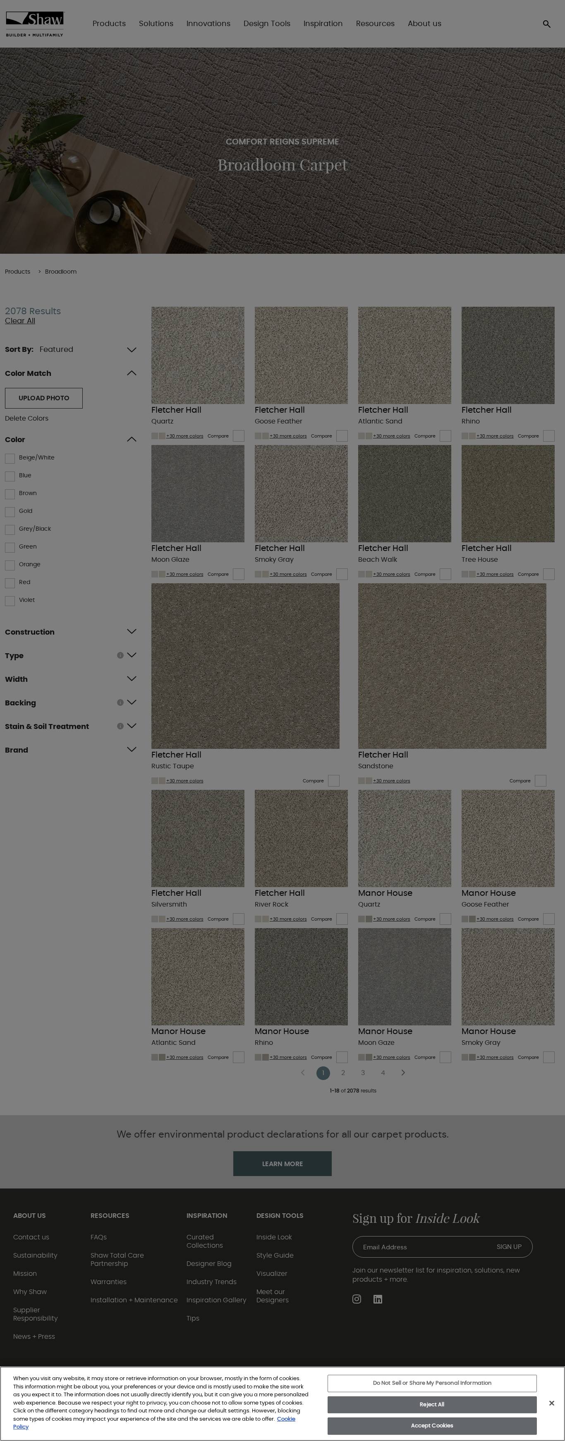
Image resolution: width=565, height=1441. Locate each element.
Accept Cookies (432, 1426)
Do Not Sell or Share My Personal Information (432, 1383)
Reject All (432, 1404)
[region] (282, 1403)
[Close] (552, 1403)
